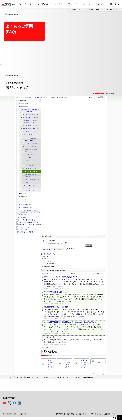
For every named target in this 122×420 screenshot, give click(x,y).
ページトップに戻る (100, 373)
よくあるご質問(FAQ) (48, 254)
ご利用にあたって (82, 413)
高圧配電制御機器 (25, 207)
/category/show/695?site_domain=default (22, 126)
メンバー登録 (108, 10)
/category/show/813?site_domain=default (18, 213)
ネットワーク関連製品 (49, 97)
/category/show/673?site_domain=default (18, 202)
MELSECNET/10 (30, 168)
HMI (22, 199)
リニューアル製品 (29, 185)
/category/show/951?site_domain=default (24, 146)
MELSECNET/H (30, 165)
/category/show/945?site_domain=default (24, 168)
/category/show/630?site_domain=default (20, 191)
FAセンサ (23, 193)
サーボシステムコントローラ (30, 190)
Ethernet (27, 160)
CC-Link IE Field (30, 146)
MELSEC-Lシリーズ (30, 123)
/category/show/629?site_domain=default (18, 106)
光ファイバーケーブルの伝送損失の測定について (60, 277)
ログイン (117, 10)
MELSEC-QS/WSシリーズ (31, 128)
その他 (26, 188)
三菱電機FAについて (77, 10)
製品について (19, 97)
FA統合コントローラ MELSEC (30, 109)
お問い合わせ (89, 10)
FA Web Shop (101, 4)
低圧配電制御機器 (26, 204)
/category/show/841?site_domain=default (22, 188)
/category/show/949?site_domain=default (24, 144)
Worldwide (111, 4)
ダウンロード (72, 4)
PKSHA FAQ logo (116, 418)
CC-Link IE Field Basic (31, 149)
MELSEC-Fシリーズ (30, 125)
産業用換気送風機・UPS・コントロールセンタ (29, 213)
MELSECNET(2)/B (31, 171)
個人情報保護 (60, 413)
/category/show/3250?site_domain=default (24, 141)
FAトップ (22, 4)
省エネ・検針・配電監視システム (29, 210)
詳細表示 (60, 286)
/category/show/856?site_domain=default (22, 128)
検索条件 (45, 249)
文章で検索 (70, 249)
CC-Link (29, 152)
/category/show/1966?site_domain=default (22, 115)
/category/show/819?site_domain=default (22, 131)
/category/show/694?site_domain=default (20, 112)
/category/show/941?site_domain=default (22, 138)
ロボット (23, 201)
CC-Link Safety (29, 154)
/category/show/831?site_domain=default (22, 120)
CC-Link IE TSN (29, 141)
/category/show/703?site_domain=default (22, 134)
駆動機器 (23, 196)
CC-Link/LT (28, 157)
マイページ (98, 10)
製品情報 (44, 4)
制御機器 (27, 97)
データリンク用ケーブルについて (55, 337)
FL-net (26, 182)
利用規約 (70, 413)
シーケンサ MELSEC (36, 97)
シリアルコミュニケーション (32, 179)
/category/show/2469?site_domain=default (22, 117)
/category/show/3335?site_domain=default (20, 109)
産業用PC (23, 103)
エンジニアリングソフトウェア (31, 134)
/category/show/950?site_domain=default (24, 166)
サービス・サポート (57, 4)
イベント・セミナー (86, 4)
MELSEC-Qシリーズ (30, 120)
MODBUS (27, 177)
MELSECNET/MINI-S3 (31, 174)
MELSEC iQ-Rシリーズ (30, 114)
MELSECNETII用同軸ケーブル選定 (56, 307)
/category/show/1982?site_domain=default (18, 193)
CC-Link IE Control (31, 143)
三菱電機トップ (110, 413)
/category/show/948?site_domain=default (24, 152)
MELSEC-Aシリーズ (30, 131)
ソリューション (33, 4)
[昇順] (104, 273)
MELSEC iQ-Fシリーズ (31, 117)
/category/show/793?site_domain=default (18, 207)
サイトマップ (96, 413)
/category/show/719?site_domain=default (18, 204)
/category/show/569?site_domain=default (18, 196)
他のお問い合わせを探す (24, 232)
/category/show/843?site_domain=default (22, 123)
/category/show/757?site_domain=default (18, 210)
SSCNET (27, 163)
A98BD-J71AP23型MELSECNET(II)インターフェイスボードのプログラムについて (72, 322)
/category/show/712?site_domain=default (18, 199)
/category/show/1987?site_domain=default (18, 103)
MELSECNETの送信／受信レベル (55, 292)
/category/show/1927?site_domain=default (22, 185)
